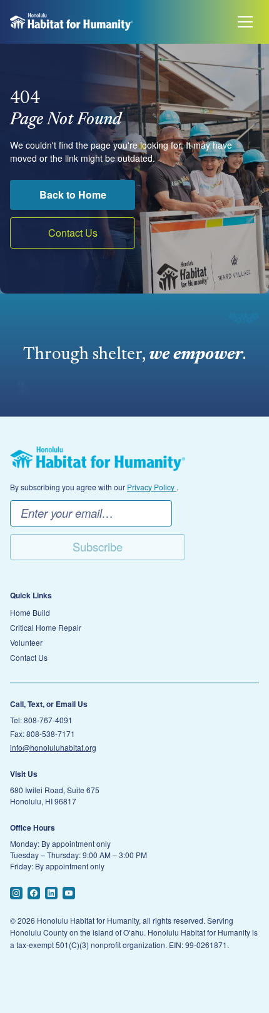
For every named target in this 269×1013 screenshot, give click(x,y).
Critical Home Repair (45, 628)
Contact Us (73, 232)
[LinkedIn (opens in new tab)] (51, 893)
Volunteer (26, 643)
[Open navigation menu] (245, 22)
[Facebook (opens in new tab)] (34, 893)
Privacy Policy (151, 487)
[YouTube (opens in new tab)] (69, 893)
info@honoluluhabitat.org (53, 747)
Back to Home (72, 194)
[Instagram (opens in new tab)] (16, 893)
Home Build (30, 613)
